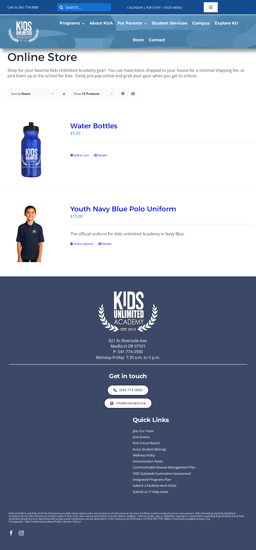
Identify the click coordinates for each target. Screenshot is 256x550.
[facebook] (11, 532)
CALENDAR (135, 8)
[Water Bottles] (31, 150)
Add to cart (81, 155)
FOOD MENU (173, 8)
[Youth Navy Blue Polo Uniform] (31, 233)
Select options (83, 244)
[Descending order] (64, 94)
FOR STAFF (153, 8)
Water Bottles (93, 126)
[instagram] (21, 532)
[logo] (24, 22)
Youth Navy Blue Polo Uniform (123, 209)
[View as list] (133, 94)
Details (102, 155)
